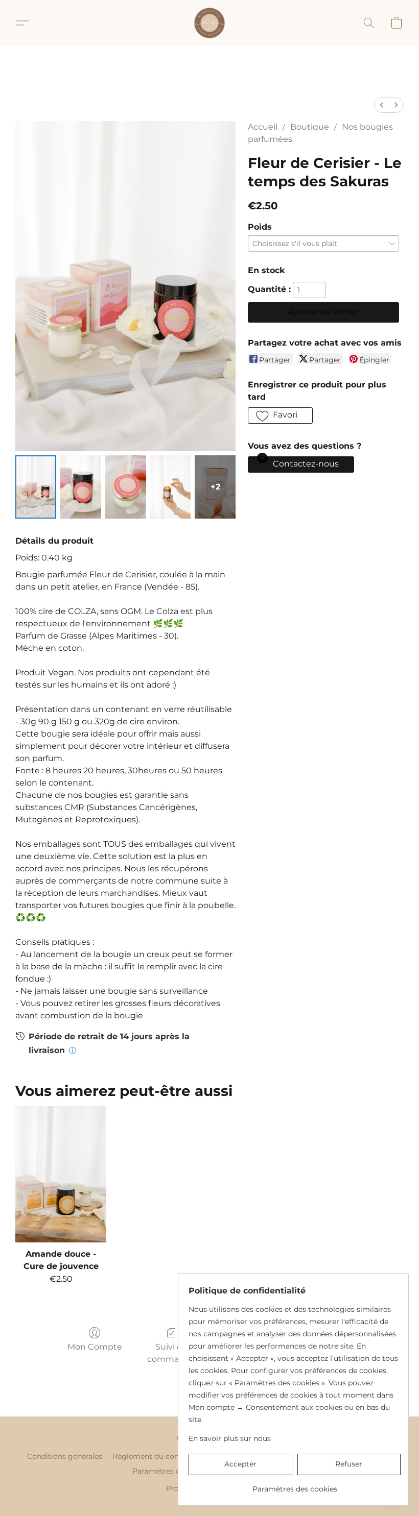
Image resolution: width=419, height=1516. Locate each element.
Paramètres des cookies (174, 1471)
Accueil (262, 127)
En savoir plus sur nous (230, 1438)
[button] (209, 23)
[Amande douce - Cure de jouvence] (60, 1174)
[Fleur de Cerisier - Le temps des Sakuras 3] (170, 487)
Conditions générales (64, 1456)
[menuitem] (382, 104)
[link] (295, 1485)
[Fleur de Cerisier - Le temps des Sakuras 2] (125, 487)
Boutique (309, 127)
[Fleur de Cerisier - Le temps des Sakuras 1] (80, 487)
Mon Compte (94, 1347)
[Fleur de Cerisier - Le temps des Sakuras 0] (35, 487)
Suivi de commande (171, 1353)
